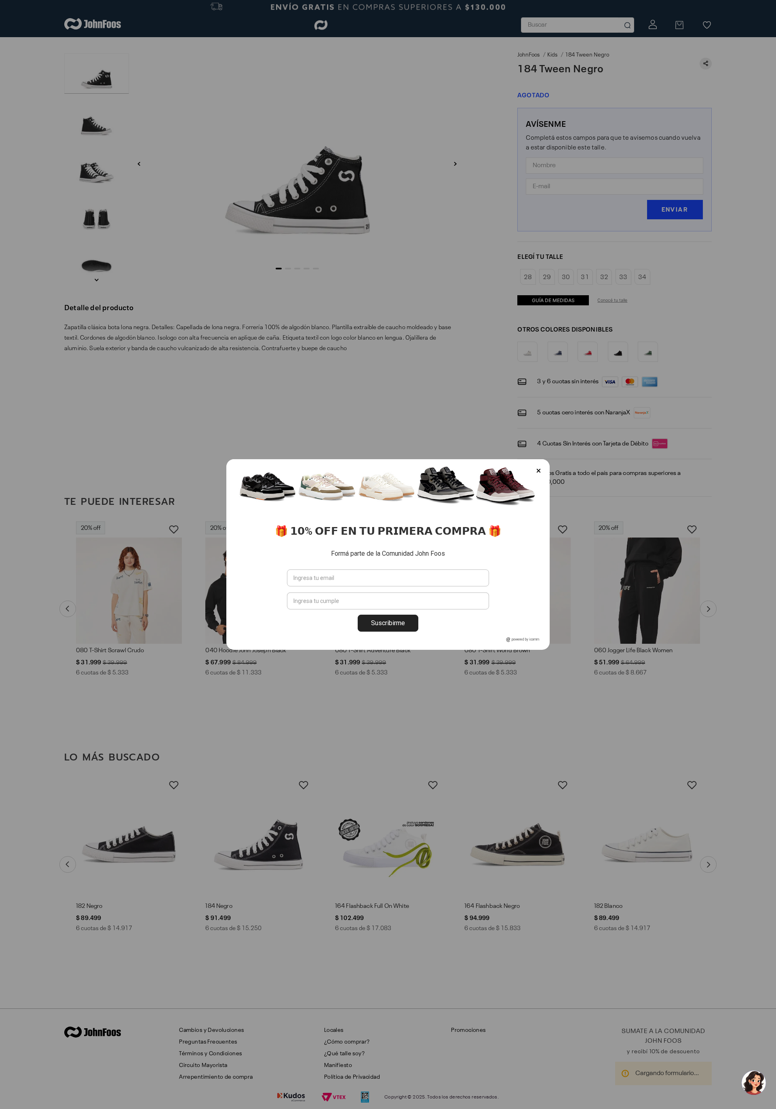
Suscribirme (388, 623)
